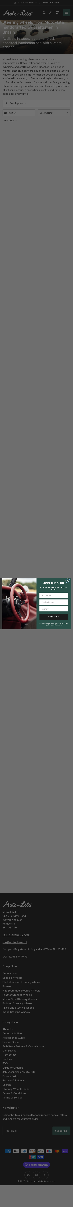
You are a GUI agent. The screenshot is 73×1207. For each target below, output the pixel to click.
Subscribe (53, 616)
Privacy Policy (58, 625)
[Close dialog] (68, 581)
